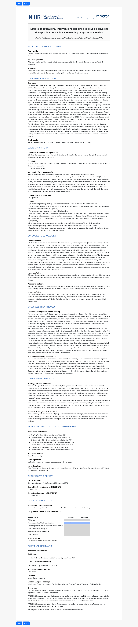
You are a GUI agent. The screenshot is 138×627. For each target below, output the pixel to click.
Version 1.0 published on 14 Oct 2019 (44, 566)
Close (26, 3)
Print (19, 3)
